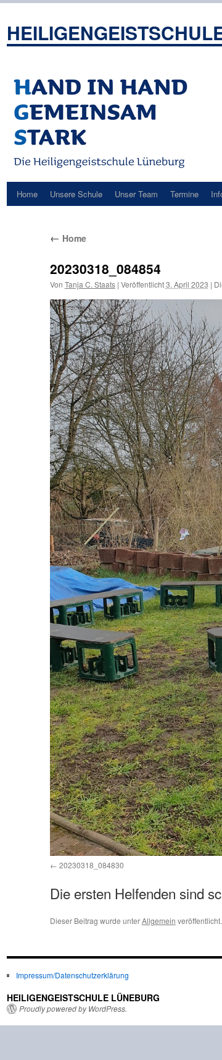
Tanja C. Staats (90, 284)
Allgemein (159, 920)
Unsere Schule (76, 194)
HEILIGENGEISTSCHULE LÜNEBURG (83, 997)
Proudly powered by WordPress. (73, 1009)
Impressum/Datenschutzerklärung (72, 975)
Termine (184, 194)
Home (27, 194)
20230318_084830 (91, 865)
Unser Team (136, 194)
